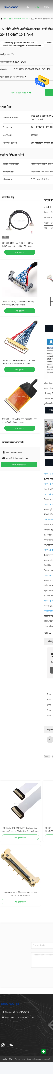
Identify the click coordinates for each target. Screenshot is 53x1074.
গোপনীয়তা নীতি (7, 1059)
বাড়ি (28, 7)
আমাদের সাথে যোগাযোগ (20, 92)
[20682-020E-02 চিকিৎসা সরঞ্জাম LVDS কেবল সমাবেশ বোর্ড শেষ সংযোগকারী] (20, 868)
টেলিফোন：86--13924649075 (16, 1012)
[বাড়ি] (11, 7)
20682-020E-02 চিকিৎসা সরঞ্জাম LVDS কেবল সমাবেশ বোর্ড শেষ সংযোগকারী (20, 894)
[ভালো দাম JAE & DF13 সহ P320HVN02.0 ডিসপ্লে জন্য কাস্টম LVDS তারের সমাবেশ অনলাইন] (19, 279)
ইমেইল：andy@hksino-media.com (19, 1017)
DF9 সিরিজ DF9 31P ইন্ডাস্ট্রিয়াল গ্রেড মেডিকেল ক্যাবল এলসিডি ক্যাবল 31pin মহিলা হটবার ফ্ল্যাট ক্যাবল (20, 829)
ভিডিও (46, 7)
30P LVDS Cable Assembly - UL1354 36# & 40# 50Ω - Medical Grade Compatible (18, 363)
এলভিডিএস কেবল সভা (21, 19)
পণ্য (37, 7)
